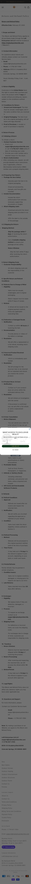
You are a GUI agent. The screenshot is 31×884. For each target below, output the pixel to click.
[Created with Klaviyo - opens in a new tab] (15, 455)
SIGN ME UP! (15, 446)
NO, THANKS (15, 449)
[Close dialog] (29, 429)
